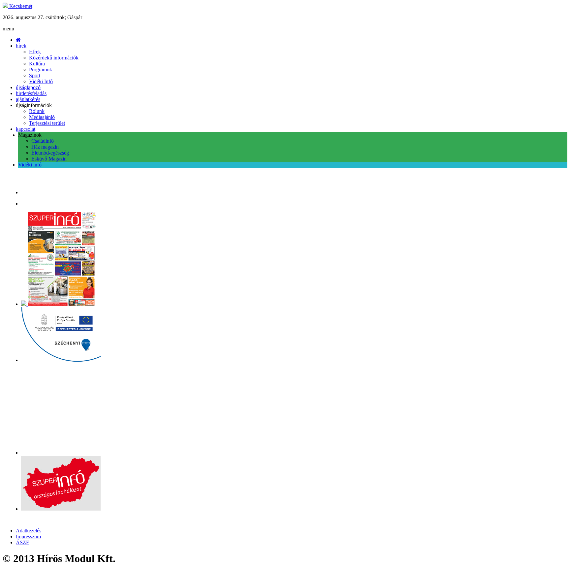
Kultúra (37, 63)
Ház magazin (45, 147)
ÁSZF (22, 542)
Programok (40, 69)
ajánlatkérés (28, 99)
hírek (21, 46)
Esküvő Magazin (49, 158)
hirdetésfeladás (31, 93)
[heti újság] (62, 304)
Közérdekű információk (54, 57)
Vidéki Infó (41, 81)
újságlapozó (28, 87)
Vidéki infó (30, 164)
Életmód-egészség (50, 153)
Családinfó (42, 141)
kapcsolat (25, 129)
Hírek (35, 51)
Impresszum (28, 536)
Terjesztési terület (47, 123)
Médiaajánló (42, 117)
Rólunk (37, 111)
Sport (34, 75)
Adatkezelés (28, 530)
